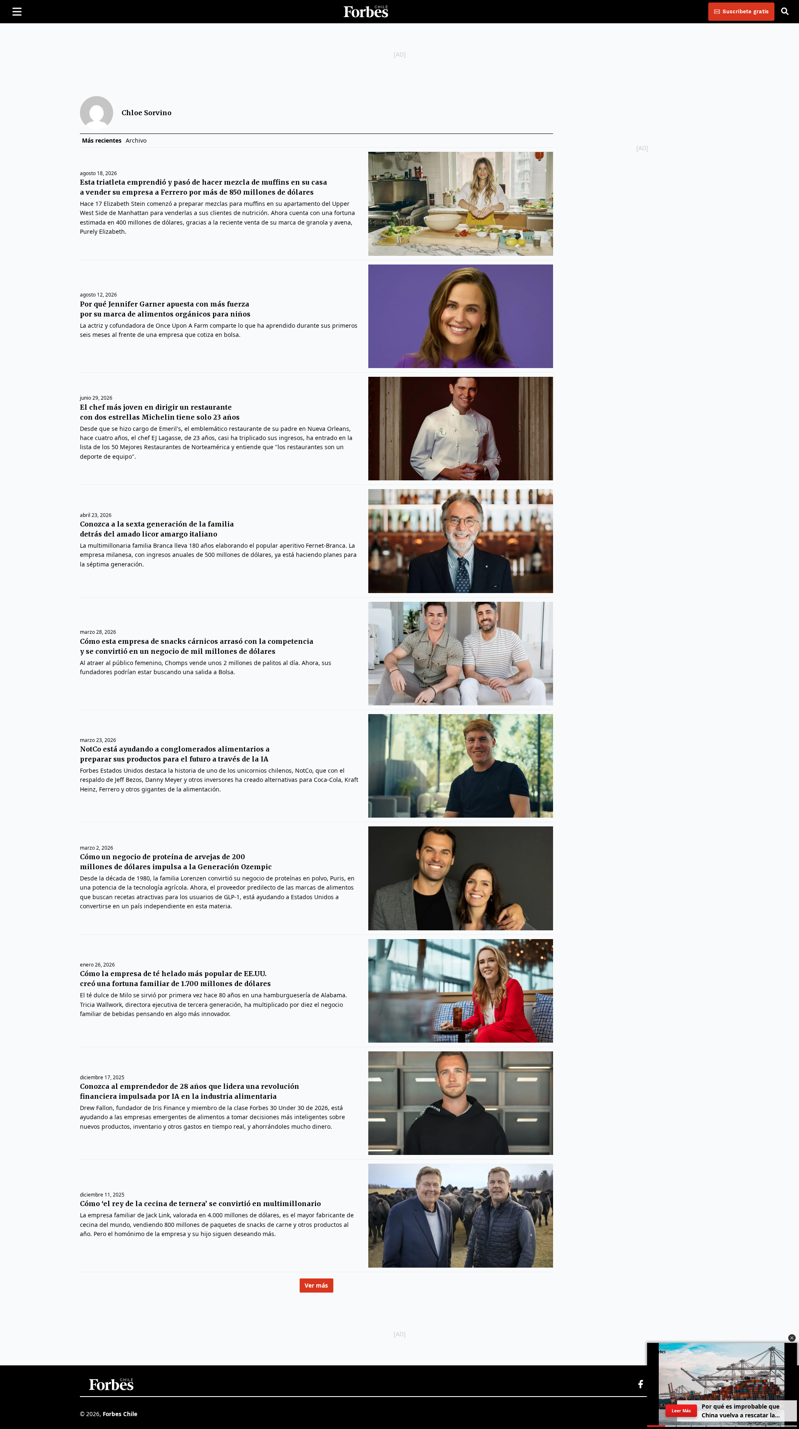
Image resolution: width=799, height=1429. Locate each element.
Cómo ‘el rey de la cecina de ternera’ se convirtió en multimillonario (200, 1203)
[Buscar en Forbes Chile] (785, 11)
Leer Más (681, 1411)
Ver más (316, 1285)
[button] (792, 1338)
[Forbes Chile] (366, 12)
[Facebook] (640, 1384)
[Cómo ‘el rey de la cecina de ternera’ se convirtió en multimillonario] (460, 1215)
